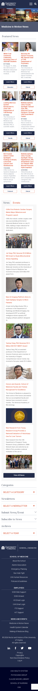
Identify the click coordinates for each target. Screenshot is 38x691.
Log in (20, 661)
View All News (19, 475)
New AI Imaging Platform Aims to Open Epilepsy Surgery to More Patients (18, 300)
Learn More (10, 82)
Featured (10, 191)
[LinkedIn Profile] (9, 648)
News (6, 202)
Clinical (28, 87)
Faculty (10, 138)
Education (10, 87)
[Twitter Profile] (22, 648)
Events (16, 202)
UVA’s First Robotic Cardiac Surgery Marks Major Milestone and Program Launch (19, 212)
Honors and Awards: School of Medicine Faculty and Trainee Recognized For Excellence (17, 387)
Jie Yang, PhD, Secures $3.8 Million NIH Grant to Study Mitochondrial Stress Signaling (18, 256)
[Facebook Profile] (15, 648)
